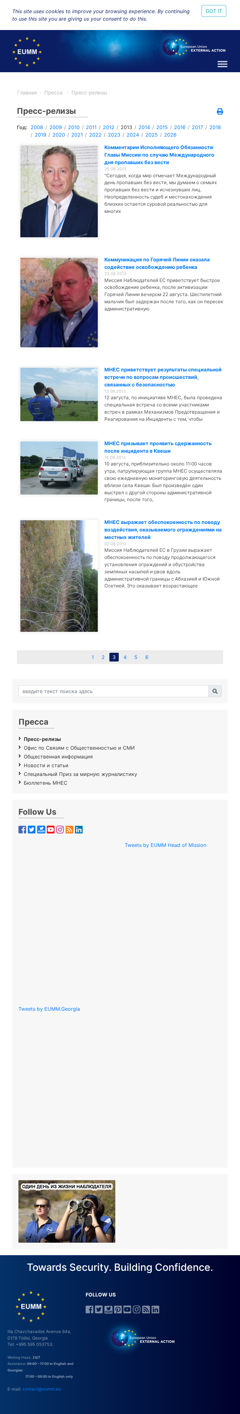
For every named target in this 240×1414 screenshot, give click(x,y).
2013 (126, 127)
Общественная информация (58, 756)
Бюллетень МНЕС (46, 783)
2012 (108, 127)
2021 (77, 135)
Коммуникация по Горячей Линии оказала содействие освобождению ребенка (157, 263)
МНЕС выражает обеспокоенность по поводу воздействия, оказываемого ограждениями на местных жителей (163, 529)
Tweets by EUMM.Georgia (49, 1009)
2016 (180, 127)
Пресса (54, 92)
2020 (58, 135)
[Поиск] (215, 691)
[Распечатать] (220, 112)
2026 (170, 135)
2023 (114, 135)
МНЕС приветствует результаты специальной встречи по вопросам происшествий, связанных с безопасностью (163, 377)
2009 (55, 127)
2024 (133, 135)
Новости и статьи (46, 765)
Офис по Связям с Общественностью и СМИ (79, 748)
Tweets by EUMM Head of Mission (165, 845)
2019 (40, 135)
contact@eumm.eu (41, 1388)
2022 (95, 135)
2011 (91, 127)
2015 (162, 127)
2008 (37, 127)
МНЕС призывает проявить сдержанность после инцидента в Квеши (158, 447)
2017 (197, 127)
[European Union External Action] (139, 1338)
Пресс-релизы (89, 92)
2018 (215, 127)
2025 (151, 135)
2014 (144, 127)
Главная (27, 92)
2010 (74, 127)
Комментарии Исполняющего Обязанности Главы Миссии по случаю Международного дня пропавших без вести (159, 154)
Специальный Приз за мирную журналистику (80, 774)
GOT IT (214, 11)
